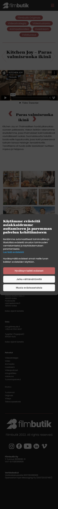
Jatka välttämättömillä (29, 279)
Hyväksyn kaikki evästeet (29, 270)
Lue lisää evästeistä (13, 251)
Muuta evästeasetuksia (29, 287)
